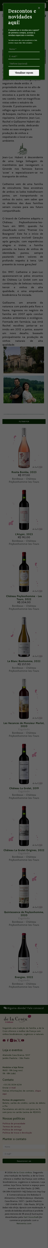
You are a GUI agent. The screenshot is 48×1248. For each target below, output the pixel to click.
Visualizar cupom (24, 72)
